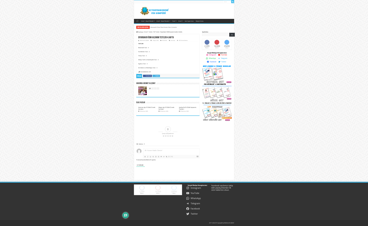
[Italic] (147, 156)
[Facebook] (214, 2)
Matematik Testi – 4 (143, 47)
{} (169, 156)
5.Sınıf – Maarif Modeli (147, 21)
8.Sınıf (180, 21)
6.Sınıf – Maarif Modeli (162, 21)
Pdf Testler (156, 32)
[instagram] (220, 2)
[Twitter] (216, 2)
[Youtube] (218, 2)
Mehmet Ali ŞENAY (144, 40)
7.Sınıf (173, 21)
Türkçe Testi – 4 (142, 55)
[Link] (166, 156)
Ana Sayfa (137, 21)
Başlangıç (140, 32)
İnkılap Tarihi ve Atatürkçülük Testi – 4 (148, 59)
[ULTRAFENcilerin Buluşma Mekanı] (152, 10)
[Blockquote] (161, 156)
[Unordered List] (158, 156)
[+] (172, 156)
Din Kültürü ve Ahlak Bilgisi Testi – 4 (148, 67)
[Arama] (232, 1)
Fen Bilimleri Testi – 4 (144, 51)
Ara (232, 34)
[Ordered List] (155, 156)
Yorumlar (173, 40)
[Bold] (145, 156)
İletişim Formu (199, 21)
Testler (150, 32)
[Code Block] (164, 156)
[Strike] (153, 156)
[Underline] (150, 156)
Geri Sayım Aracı (189, 21)
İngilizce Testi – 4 (143, 63)
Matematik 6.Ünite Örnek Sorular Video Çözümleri (163, 27)
